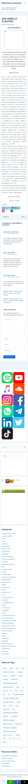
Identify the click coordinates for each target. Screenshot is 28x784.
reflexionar (14, 716)
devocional (14, 679)
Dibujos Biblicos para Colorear (9, 756)
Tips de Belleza (6, 763)
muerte (18, 702)
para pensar (6, 709)
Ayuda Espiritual (6, 546)
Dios (17, 687)
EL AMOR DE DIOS (6, 569)
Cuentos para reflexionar (8, 559)
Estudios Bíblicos (6, 582)
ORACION (4, 633)
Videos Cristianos (6, 766)
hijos (4, 694)
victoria (17, 735)
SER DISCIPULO (6, 648)
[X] (24, 782)
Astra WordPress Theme (14, 776)
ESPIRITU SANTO (6, 579)
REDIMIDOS (5, 641)
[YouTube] (18, 377)
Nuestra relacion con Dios (8, 625)
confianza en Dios (8, 672)
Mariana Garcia (11, 275)
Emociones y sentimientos (9, 577)
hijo (21, 690)
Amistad (4, 538)
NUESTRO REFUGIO (7, 631)
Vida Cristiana (5, 654)
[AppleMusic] (7, 389)
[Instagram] (7, 400)
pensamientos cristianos (10, 712)
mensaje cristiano (18, 694)
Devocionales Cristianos (8, 564)
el (22, 687)
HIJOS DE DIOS (6, 587)
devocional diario (8, 687)
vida (4, 738)
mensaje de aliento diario (11, 698)
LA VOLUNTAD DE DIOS (8, 615)
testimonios (5, 651)
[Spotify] (7, 377)
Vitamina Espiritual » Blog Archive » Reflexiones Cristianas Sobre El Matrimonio (13, 300)
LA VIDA (4, 613)
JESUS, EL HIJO (6, 592)
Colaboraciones (6, 551)
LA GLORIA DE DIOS (7, 597)
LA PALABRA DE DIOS (7, 602)
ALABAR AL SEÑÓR (7, 536)
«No (19, 738)
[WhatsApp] (7, 411)
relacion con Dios (7, 735)
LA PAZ (4, 605)
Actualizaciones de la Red (8, 533)
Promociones (5, 638)
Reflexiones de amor (7, 643)
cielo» (17, 668)
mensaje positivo (8, 702)
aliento (5, 668)
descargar (5, 679)
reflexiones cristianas (10, 728)
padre (11, 705)
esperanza (5, 690)
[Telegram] (18, 411)
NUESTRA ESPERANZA (8, 623)
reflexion (5, 716)
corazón (5, 675)
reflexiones (18, 724)
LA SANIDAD (5, 610)
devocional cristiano (10, 683)
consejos (20, 672)
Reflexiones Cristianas (11, 3)
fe (11, 690)
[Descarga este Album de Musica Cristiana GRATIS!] (14, 464)
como (23, 668)
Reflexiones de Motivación (9, 646)
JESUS (3, 590)
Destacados (5, 561)
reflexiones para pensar (9, 731)
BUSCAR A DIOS (6, 549)
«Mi (14, 738)
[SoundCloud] (18, 389)
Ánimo (3, 541)
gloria (16, 690)
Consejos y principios (7, 556)
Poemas (4, 636)
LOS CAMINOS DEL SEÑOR (9, 620)
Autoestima (5, 544)
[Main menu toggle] (24, 3)
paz (13, 709)
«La (9, 738)
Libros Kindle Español (7, 618)
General (4, 584)
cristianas (13, 675)
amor (11, 668)
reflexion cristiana (8, 720)
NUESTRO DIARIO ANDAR (8, 628)
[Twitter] (18, 422)
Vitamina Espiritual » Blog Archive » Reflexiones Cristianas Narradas (12, 293)
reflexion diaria (7, 724)
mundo (4, 705)
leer (9, 694)
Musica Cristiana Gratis (8, 761)
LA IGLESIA (5, 600)
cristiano (20, 675)
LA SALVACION (6, 608)
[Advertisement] (14, 507)
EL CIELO (4, 572)
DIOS (3, 567)
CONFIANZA (5, 554)
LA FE (3, 595)
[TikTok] (7, 433)
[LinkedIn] (7, 422)
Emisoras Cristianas (7, 758)
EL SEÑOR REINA (6, 574)
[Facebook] (18, 400)
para (16, 705)
